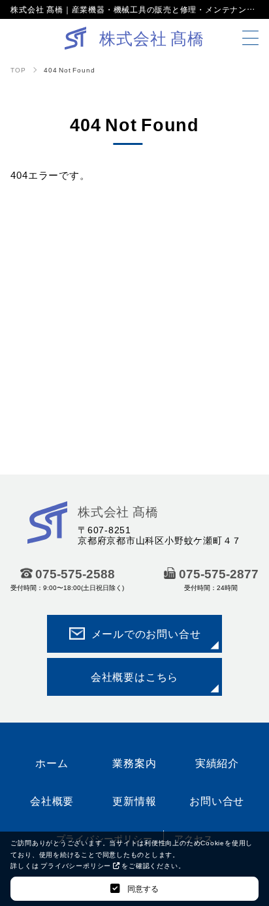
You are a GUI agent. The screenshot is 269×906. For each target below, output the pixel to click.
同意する (142, 888)
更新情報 (134, 800)
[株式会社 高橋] (47, 534)
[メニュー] (250, 38)
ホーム (51, 762)
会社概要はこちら (134, 676)
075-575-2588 (75, 573)
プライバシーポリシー (76, 865)
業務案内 (134, 762)
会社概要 (52, 800)
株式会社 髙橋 (118, 511)
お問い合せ (216, 800)
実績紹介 (217, 762)
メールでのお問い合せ (146, 633)
